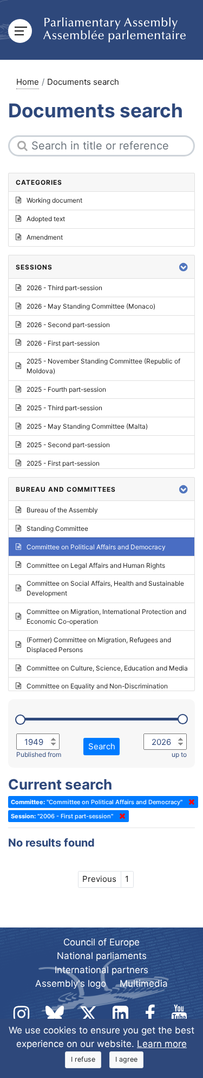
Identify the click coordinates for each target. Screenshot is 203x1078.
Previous (99, 879)
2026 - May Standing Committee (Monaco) (91, 306)
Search (101, 746)
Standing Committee (57, 528)
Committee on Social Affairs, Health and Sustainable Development (105, 588)
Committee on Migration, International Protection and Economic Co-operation (106, 616)
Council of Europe (101, 942)
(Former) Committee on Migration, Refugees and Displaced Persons (99, 645)
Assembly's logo (70, 983)
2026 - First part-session (63, 343)
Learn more (162, 1043)
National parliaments (102, 955)
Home (27, 82)
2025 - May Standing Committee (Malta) (87, 426)
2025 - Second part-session (68, 445)
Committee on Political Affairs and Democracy (96, 547)
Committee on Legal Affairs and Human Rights (96, 565)
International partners (101, 969)
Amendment (45, 237)
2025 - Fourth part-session (66, 389)
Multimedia (144, 983)
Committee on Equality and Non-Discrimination (97, 686)
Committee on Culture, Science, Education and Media (107, 668)
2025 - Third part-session (64, 408)
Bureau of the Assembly (62, 510)
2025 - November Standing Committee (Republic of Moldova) (103, 366)
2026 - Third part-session (64, 288)
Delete (189, 802)
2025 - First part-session (63, 463)
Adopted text (46, 219)
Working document (54, 200)
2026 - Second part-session (68, 325)
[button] (183, 267)
